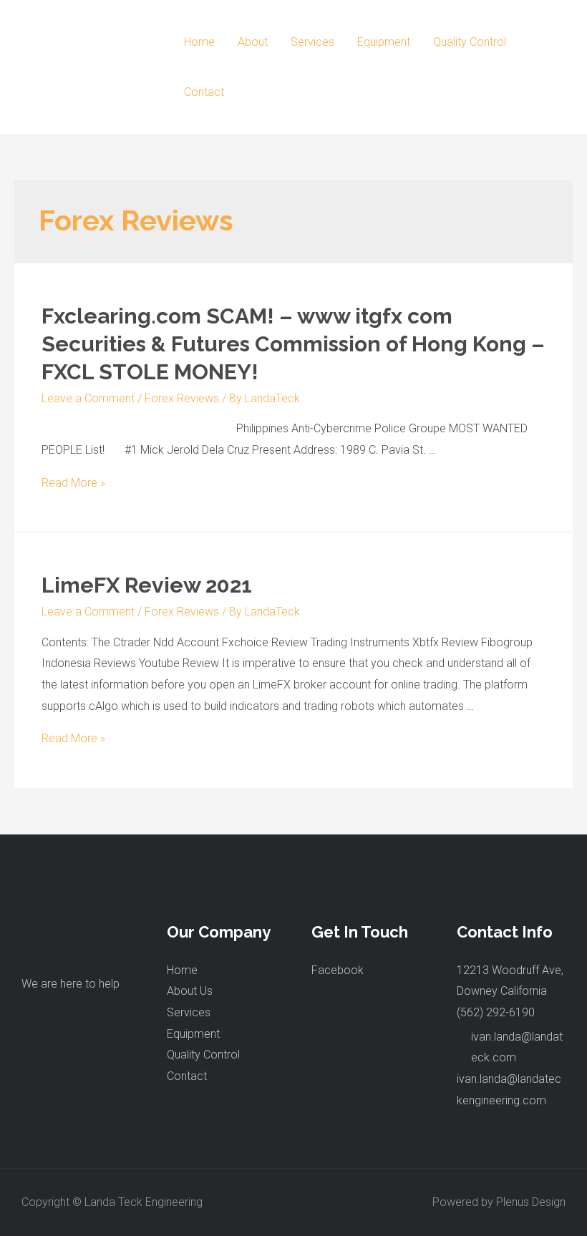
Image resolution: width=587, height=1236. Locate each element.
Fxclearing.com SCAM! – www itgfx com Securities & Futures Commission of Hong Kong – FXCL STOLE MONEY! (293, 343)
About (253, 42)
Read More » (73, 483)
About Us (190, 991)
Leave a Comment (88, 398)
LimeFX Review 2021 (147, 585)
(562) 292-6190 (496, 1012)
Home (199, 42)
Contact (204, 92)
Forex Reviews (182, 398)
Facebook (337, 970)
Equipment (383, 42)
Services (312, 42)
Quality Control (469, 42)
